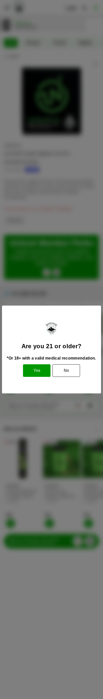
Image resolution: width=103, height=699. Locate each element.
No (66, 370)
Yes (37, 370)
